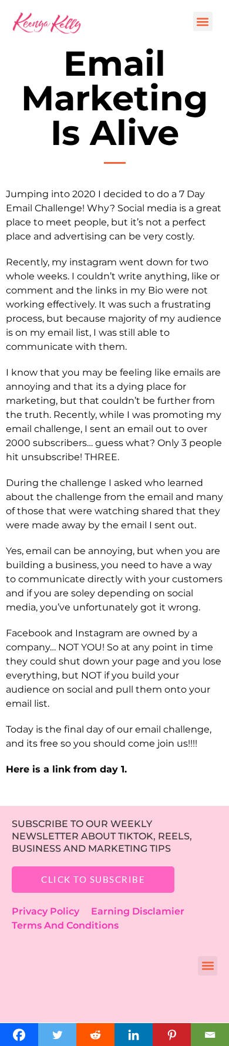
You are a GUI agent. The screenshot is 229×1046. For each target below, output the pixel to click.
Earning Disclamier (146, 911)
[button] (203, 21)
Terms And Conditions (65, 925)
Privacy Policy (51, 911)
